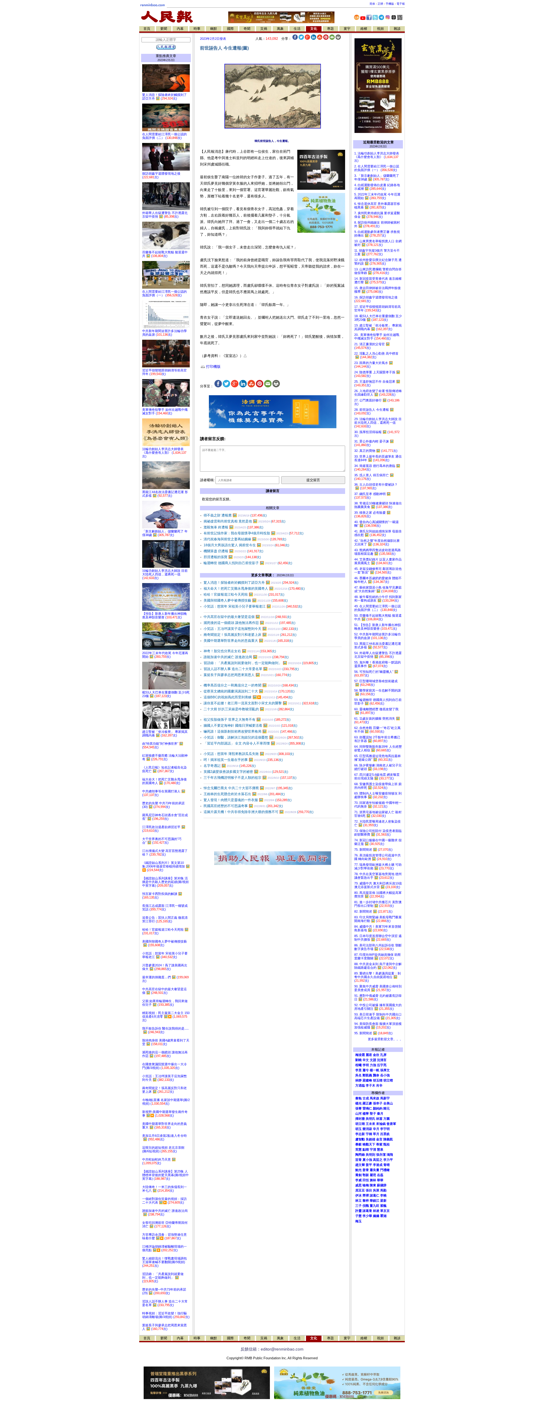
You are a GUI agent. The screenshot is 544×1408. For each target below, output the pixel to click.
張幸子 (377, 1103)
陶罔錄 (360, 1154)
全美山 (388, 1103)
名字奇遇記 (230, 765)
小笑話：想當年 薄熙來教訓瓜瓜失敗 (249, 754)
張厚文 (385, 1070)
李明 (366, 1065)
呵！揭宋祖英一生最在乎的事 (243, 760)
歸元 (386, 1108)
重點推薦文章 (166, 56)
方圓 (386, 1118)
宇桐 (369, 1134)
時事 (197, 28)
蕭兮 (366, 1070)
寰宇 (347, 28)
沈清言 (382, 1060)
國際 (230, 28)
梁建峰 (367, 1080)
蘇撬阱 (382, 1185)
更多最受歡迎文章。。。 (385, 1039)
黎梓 (366, 1200)
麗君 (369, 1055)
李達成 (377, 1165)
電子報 (401, 3)
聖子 (373, 1113)
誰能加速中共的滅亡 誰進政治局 (246, 657)
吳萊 (376, 1190)
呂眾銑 (385, 1134)
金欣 (376, 1055)
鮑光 (358, 1170)
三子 (358, 1205)
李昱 (358, 1070)
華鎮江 (374, 1200)
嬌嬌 (376, 1216)
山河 (358, 1113)
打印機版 (213, 367)
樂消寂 (367, 1129)
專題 (330, 28)
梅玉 (358, 1221)
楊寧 (366, 1113)
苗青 (358, 1159)
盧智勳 (360, 1139)
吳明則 (370, 1154)
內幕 (180, 28)
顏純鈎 (377, 1108)
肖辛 (379, 1085)
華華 (380, 1180)
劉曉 (358, 1060)
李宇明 (385, 1129)
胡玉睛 (377, 1080)
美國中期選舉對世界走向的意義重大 (248, 640)
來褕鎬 (381, 1124)
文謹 (373, 1060)
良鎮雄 (370, 1139)
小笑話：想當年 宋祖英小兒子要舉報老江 (253, 606)
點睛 (366, 1149)
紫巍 (383, 1205)
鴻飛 (390, 1154)
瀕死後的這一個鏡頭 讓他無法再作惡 (249, 623)
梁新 (383, 1200)
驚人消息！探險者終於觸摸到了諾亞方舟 (251, 582)
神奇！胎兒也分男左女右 (240, 651)
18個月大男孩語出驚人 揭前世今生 (246, 545)
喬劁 (358, 1175)
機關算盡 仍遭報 (233, 551)
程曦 (358, 1065)
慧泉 (380, 1149)
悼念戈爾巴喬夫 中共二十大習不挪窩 (248, 788)
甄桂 (386, 1144)
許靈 (358, 1211)
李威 (358, 1180)
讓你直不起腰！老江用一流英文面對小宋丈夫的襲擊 (261, 703)
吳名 (358, 1075)
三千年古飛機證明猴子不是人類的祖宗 (250, 777)
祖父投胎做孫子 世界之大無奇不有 (247, 719)
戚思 (358, 1185)
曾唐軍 (391, 1124)
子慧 (358, 1216)
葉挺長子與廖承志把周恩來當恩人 (247, 675)
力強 (373, 1065)
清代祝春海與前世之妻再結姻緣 (245, 539)
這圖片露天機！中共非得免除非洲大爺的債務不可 (258, 812)
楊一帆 (374, 1070)
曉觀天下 (369, 1144)
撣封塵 (360, 1118)
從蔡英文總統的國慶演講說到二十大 (249, 691)
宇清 (373, 1149)
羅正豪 (367, 1103)
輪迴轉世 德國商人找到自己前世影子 (248, 563)
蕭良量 (374, 1170)
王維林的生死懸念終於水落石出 (244, 794)
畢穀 (358, 1144)
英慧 (358, 1149)
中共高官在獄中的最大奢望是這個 (247, 617)
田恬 (366, 1180)
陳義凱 (388, 1139)
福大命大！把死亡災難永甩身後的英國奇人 (254, 588)
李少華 (367, 1216)
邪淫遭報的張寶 (232, 557)
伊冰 (358, 1195)
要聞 (163, 28)
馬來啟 (374, 1098)
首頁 (146, 28)
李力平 (388, 1159)
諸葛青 (367, 1211)
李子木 (370, 1085)
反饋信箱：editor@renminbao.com (272, 1349)
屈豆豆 (360, 1190)
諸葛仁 (374, 1195)
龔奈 (376, 1075)
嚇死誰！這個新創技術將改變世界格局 (250, 731)
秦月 (380, 1113)
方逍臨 (360, 1085)
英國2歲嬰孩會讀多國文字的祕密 (246, 771)
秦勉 (358, 1098)
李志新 (360, 1134)
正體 (380, 3)
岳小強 (385, 1075)
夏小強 (367, 1159)
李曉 (383, 1195)
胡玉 (358, 1129)
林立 (358, 1200)
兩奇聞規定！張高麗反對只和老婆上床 (250, 634)
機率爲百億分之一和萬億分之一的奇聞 (251, 685)
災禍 (263, 28)
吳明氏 (370, 1118)
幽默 (213, 28)
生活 (297, 28)
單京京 (385, 1211)
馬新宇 (385, 1098)
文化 (313, 28)
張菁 (358, 1108)
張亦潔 (381, 1154)
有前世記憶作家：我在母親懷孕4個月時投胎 (253, 533)
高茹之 (377, 1159)
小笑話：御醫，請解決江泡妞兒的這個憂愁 (253, 737)
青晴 (386, 1165)
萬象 (280, 28)
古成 (366, 1098)
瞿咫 (373, 1175)
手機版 (390, 3)
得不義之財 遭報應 (235, 515)
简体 (372, 3)
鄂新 (366, 1175)
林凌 (376, 1211)
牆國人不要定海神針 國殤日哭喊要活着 (250, 725)
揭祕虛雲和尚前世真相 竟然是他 (244, 521)
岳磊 (380, 1175)
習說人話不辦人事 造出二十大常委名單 (251, 669)
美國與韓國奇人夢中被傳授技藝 (246, 600)
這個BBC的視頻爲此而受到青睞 (248, 697)
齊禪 (366, 1195)
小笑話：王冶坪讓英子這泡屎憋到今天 (251, 629)
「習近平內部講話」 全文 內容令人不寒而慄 (254, 743)
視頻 (380, 28)
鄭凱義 (367, 1075)
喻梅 (366, 1185)
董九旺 (374, 1205)
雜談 (397, 28)
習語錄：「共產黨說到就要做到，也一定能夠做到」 (261, 663)
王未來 (370, 1124)
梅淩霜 (360, 1055)
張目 (369, 1190)
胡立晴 (388, 1080)
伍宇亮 (382, 1065)
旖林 (373, 1180)
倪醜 (366, 1205)
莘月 (376, 1134)
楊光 (358, 1103)
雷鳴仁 (367, 1108)
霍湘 (383, 1216)
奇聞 (247, 28)
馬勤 (383, 1190)
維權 (363, 28)
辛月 (376, 1129)
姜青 (366, 1170)
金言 (379, 1139)
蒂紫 (379, 1144)
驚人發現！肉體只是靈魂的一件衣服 (248, 800)
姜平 (369, 1165)
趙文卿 (360, 1165)
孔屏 (383, 1055)
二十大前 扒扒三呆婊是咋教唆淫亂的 (249, 709)
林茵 (379, 1118)
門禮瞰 (385, 1170)
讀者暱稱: (207, 480)
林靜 (358, 1080)
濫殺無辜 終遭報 (233, 527)
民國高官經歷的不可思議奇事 (243, 806)
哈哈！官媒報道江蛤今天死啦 (244, 594)
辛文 (366, 1060)
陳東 (373, 1185)
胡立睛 (360, 1124)
